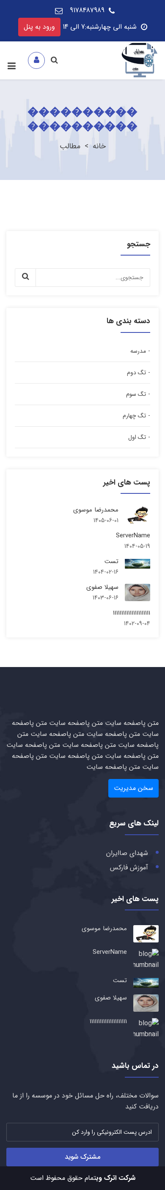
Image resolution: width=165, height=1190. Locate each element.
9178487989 (87, 10)
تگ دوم (136, 372)
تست (111, 561)
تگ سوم (136, 394)
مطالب (70, 146)
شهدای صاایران (127, 853)
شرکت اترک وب (115, 1178)
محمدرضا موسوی (95, 510)
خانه (99, 146)
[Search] (55, 60)
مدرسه (138, 351)
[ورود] (36, 60)
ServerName (133, 536)
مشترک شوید (82, 1157)
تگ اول (137, 437)
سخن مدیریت (133, 788)
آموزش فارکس (129, 867)
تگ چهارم (134, 415)
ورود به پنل (39, 27)
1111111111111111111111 (131, 613)
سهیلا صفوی (102, 587)
